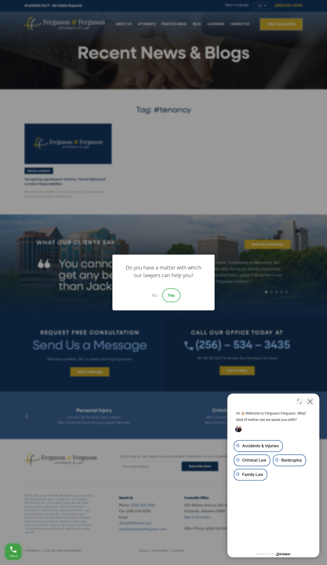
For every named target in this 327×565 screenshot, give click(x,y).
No (154, 295)
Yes (171, 295)
